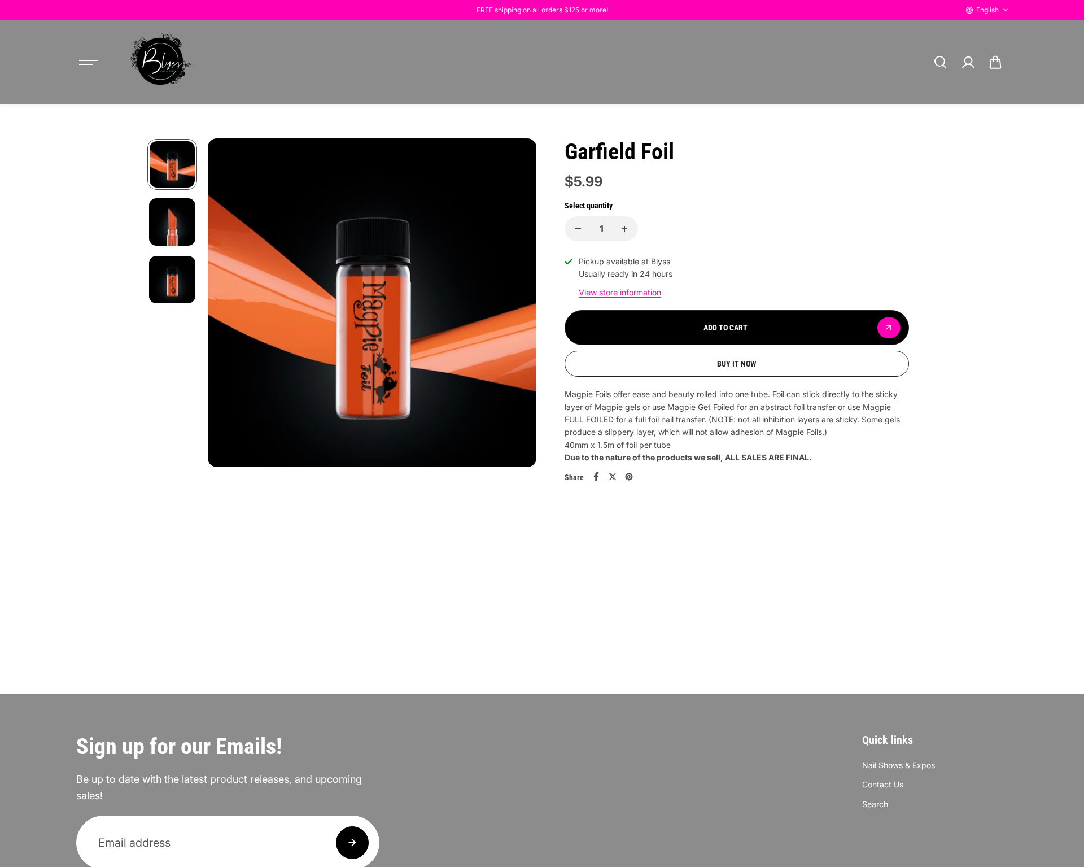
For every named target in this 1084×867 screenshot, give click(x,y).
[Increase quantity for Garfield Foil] (624, 229)
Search (875, 804)
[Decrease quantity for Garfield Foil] (578, 229)
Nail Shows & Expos (898, 765)
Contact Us (882, 784)
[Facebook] (596, 476)
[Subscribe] (352, 842)
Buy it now (737, 363)
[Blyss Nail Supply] (160, 62)
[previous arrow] (229, 304)
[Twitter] (612, 476)
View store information (620, 292)
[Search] (940, 62)
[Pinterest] (629, 476)
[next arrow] (514, 304)
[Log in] (967, 62)
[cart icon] (995, 62)
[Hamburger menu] (88, 62)
